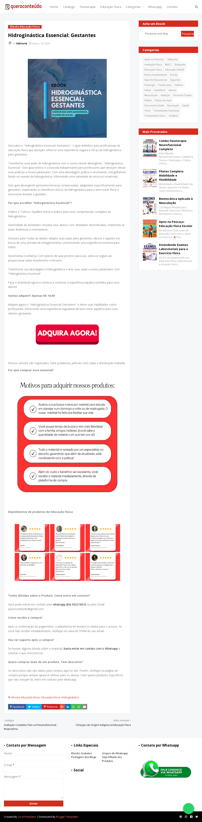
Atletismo (172, 59)
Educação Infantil (174, 69)
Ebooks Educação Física (25, 697)
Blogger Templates (67, 816)
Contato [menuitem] (172, 7)
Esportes (175, 80)
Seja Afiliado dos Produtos (112, 759)
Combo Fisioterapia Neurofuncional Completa (172, 145)
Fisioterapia (164, 85)
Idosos (172, 90)
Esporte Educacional (155, 80)
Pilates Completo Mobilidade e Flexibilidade (171, 175)
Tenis (147, 110)
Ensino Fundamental (155, 74)
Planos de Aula (163, 100)
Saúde (185, 105)
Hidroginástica (70, 697)
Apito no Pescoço (154, 59)
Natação (165, 95)
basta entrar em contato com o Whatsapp (91, 648)
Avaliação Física (153, 64)
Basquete (180, 64)
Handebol (159, 90)
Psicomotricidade (154, 105)
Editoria (21, 43)
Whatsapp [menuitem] (155, 7)
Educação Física (50, 697)
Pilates (148, 100)
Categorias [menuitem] (133, 7)
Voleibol (173, 115)
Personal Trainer (182, 95)
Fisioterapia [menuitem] (87, 7)
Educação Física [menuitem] (110, 7)
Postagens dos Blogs (83, 757)
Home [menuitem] (54, 7)
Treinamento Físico (155, 115)
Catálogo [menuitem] (69, 7)
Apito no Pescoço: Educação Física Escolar (175, 224)
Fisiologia (149, 85)
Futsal (147, 90)
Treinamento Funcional (166, 110)
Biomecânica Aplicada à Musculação (176, 201)
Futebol (179, 85)
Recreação (173, 105)
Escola (173, 74)
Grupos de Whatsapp (115, 753)
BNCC (168, 64)
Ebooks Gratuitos (81, 753)
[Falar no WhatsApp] (188, 808)
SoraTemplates (27, 816)
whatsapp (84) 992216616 (69, 604)
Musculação (151, 95)
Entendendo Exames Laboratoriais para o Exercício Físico (173, 249)
